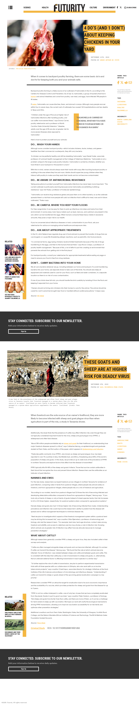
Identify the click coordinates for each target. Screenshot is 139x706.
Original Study (38, 628)
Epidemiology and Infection (92, 449)
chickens (121, 102)
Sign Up (23, 331)
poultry (120, 108)
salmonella (122, 111)
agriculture (123, 440)
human (33, 96)
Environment (109, 7)
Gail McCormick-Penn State (111, 387)
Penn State (122, 462)
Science (27, 7)
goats (119, 443)
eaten (34, 104)
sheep (119, 449)
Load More (69, 686)
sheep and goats (70, 443)
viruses (120, 452)
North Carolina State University (124, 122)
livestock (121, 105)
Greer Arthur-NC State (109, 60)
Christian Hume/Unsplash (25, 69)
